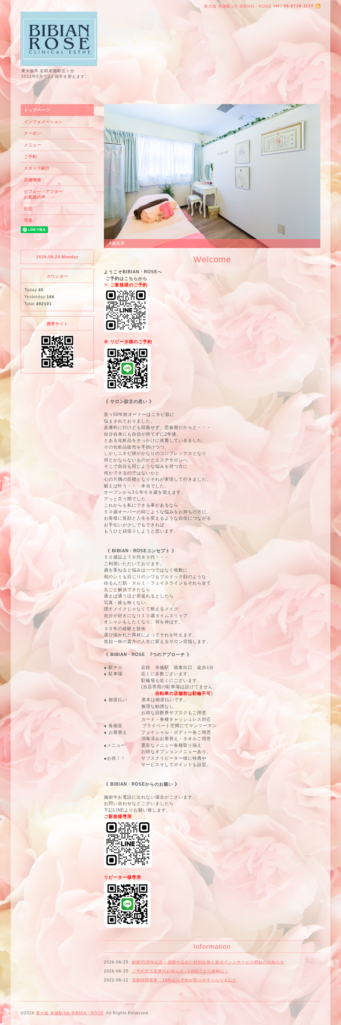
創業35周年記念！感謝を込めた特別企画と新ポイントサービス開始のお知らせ (208, 962)
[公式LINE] (127, 368)
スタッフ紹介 (37, 168)
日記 (28, 208)
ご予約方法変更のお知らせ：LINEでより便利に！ (180, 971)
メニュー (32, 145)
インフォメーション (43, 121)
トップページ (37, 110)
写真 (28, 220)
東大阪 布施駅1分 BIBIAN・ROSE (70, 1013)
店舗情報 (32, 180)
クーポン (32, 133)
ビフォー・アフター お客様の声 (56, 194)
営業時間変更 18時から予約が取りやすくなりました (184, 980)
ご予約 (30, 156)
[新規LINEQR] (128, 843)
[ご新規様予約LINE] (126, 309)
